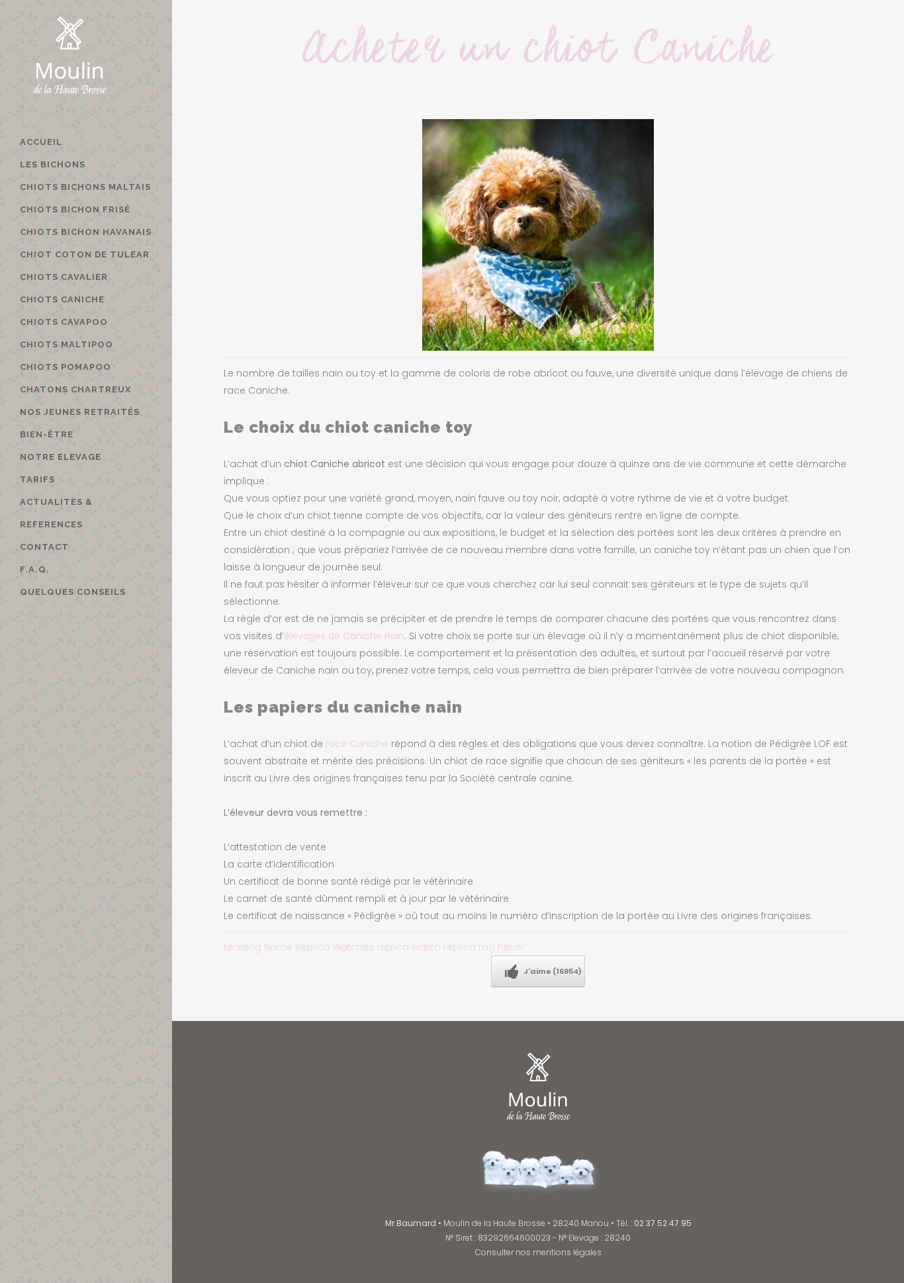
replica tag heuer (484, 946)
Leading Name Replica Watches (299, 946)
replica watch (409, 946)
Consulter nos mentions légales (538, 1252)
